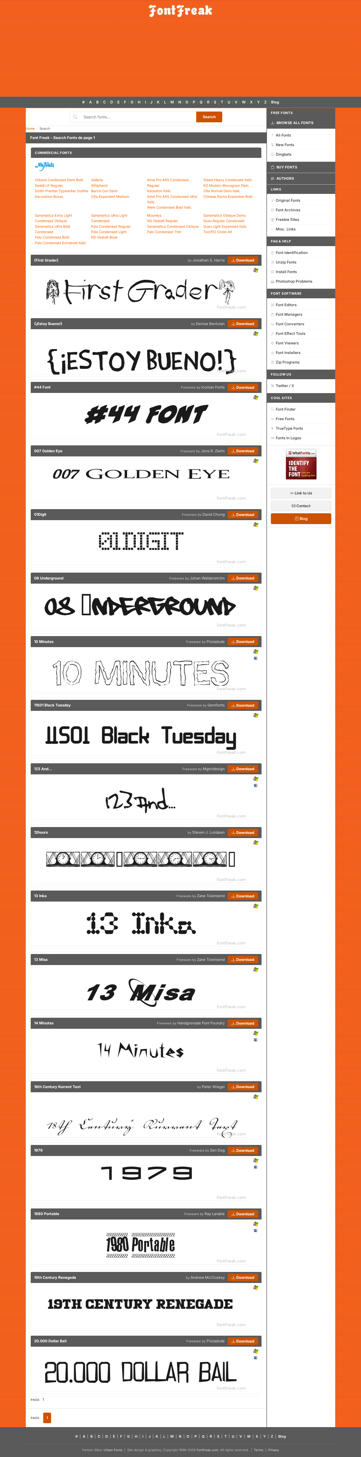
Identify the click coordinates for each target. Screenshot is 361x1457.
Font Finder (286, 409)
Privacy (273, 1450)
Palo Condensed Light (108, 232)
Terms (258, 1450)
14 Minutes (44, 1023)
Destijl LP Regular (49, 185)
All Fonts (283, 135)
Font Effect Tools (290, 333)
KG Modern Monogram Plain (226, 185)
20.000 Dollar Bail (50, 1341)
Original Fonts (288, 200)
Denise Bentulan (210, 323)
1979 (38, 1150)
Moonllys (154, 215)
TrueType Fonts (289, 428)
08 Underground (48, 578)
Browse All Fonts (295, 123)
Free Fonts (285, 418)
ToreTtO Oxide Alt (217, 232)
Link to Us (303, 493)
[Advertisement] (180, 59)
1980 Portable (46, 1213)
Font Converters (290, 324)
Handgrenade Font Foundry (201, 1023)
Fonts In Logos (288, 438)
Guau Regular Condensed (223, 221)
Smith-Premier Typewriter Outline (61, 191)
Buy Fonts (287, 167)
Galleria (97, 180)
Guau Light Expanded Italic (225, 226)
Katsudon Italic (159, 191)
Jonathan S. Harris (209, 260)
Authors (285, 178)
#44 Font (42, 387)
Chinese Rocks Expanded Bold (227, 196)
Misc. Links (286, 229)
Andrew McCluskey (208, 1277)
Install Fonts (286, 271)
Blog (275, 102)
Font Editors (286, 304)
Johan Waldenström (207, 578)
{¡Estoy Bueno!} (48, 323)
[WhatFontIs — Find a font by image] (301, 478)
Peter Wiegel (213, 1086)
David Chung (213, 514)
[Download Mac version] (256, 658)
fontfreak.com (207, 1450)
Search (209, 116)
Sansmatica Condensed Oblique (173, 226)
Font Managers (289, 314)
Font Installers (288, 352)
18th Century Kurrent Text (57, 1086)
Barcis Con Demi (104, 191)
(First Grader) (46, 260)
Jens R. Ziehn (213, 451)
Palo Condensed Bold (52, 237)
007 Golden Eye (48, 451)
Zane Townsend (211, 895)
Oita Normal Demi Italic (221, 191)
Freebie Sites (287, 219)
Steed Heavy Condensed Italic (227, 180)
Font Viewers (287, 343)
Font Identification (292, 252)
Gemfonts (216, 705)
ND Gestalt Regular (162, 221)
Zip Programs (288, 362)
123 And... (43, 768)
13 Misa (41, 959)
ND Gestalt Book (104, 237)
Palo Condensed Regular (111, 226)
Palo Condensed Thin (164, 232)
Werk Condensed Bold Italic (169, 207)
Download (244, 260)
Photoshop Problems (294, 281)
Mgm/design (214, 768)
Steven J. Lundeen (208, 832)
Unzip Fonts (286, 262)
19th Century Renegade (55, 1277)
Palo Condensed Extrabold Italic (60, 243)
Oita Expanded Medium (110, 196)
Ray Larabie (215, 1213)
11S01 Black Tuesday (52, 705)
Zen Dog (217, 1150)
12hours (41, 832)
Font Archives (288, 210)
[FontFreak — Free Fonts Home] (180, 11)
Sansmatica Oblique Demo (224, 215)
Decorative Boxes (49, 196)
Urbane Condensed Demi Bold (59, 180)
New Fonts (285, 144)
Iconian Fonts (213, 387)
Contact (302, 505)
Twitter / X (285, 385)
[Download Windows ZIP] (256, 270)
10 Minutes (44, 641)
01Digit (40, 514)
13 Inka (40, 895)
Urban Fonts (113, 1450)
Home (30, 128)
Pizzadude (216, 641)
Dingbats (284, 154)
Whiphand (99, 185)
